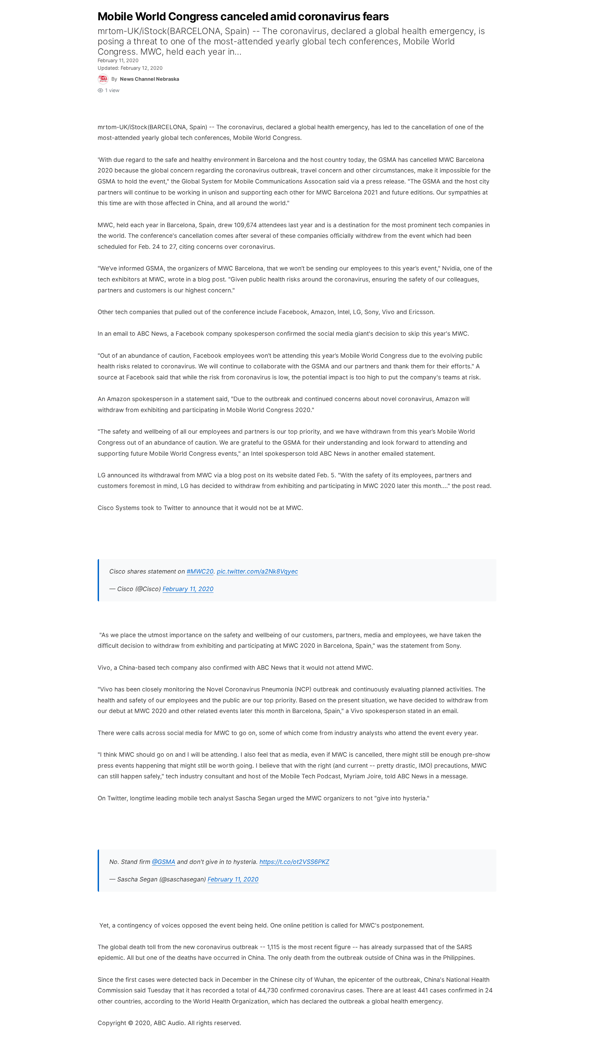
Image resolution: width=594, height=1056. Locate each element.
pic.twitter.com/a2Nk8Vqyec (257, 571)
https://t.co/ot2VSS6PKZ (294, 861)
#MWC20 (200, 571)
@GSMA (163, 861)
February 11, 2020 (188, 588)
